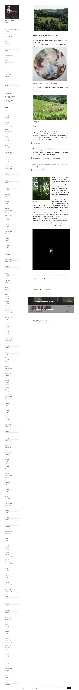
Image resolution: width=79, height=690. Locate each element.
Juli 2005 (6, 624)
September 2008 (8, 536)
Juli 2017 (6, 294)
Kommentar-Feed (8, 76)
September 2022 (8, 185)
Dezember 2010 (8, 473)
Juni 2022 (7, 187)
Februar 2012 (8, 440)
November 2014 (8, 368)
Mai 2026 (7, 115)
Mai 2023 (7, 178)
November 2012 (8, 424)
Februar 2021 (8, 206)
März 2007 (7, 577)
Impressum (47, 322)
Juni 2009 (7, 515)
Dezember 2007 (8, 556)
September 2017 (8, 289)
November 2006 (8, 587)
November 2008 (8, 531)
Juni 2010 (7, 487)
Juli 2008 (6, 540)
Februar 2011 (8, 468)
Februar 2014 (8, 389)
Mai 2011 (7, 461)
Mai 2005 (7, 629)
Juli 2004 (6, 652)
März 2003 (7, 673)
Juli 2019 (6, 240)
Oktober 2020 (8, 212)
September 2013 (8, 401)
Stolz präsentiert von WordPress (40, 320)
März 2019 (7, 250)
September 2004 (8, 647)
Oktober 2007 (8, 561)
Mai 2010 (7, 489)
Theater (6, 50)
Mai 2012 (7, 436)
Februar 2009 (8, 524)
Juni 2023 (7, 175)
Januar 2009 (7, 526)
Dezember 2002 (8, 675)
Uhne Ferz (7, 60)
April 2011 (7, 463)
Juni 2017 (7, 296)
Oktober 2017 (8, 287)
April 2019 (7, 247)
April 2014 (7, 384)
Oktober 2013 (8, 398)
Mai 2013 (7, 410)
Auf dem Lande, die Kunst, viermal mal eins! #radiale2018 (48, 158)
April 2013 (7, 412)
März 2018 (7, 275)
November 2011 (8, 447)
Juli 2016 (6, 322)
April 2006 (7, 603)
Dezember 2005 (8, 612)
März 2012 (7, 438)
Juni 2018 (7, 268)
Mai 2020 (7, 222)
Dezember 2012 (8, 422)
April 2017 (7, 301)
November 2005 (8, 615)
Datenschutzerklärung (10, 34)
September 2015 (8, 345)
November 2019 (8, 231)
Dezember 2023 (8, 166)
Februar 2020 (8, 229)
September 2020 (8, 215)
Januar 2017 (7, 308)
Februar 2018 (8, 278)
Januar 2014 (7, 391)
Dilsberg (56, 132)
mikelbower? (7, 46)
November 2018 (8, 259)
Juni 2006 (7, 598)
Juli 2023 (6, 173)
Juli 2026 (6, 110)
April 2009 (7, 519)
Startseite (7, 31)
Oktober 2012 (8, 426)
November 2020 (8, 210)
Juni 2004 (7, 654)
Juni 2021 (7, 201)
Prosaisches (7, 38)
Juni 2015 (7, 352)
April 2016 (7, 329)
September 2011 (8, 452)
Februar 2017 (8, 305)
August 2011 (7, 454)
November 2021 (8, 194)
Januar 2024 (7, 164)
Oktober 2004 (8, 645)
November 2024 (8, 152)
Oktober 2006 (8, 589)
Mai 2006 (7, 601)
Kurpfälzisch (7, 43)
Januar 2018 (7, 280)
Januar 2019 (7, 254)
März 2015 (7, 359)
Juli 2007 (6, 568)
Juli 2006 (6, 596)
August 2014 (7, 375)
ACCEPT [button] (69, 688)
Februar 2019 (8, 252)
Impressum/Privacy (9, 36)
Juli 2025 (6, 136)
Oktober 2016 (8, 315)
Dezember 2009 (8, 501)
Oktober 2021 (8, 196)
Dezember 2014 (8, 366)
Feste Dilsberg (36, 143)
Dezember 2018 (8, 257)
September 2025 (8, 131)
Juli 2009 (6, 512)
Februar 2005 (8, 635)
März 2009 (7, 522)
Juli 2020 (6, 217)
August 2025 (7, 133)
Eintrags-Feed (8, 74)
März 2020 (7, 226)
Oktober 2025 (8, 129)
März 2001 (7, 682)
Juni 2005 (7, 626)
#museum (7, 53)
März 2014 (7, 387)
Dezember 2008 (8, 529)
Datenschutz (54, 322)
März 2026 (7, 120)
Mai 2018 (7, 271)
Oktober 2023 (8, 171)
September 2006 (8, 591)
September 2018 (8, 264)
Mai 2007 (7, 573)
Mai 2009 (7, 517)
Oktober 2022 (8, 182)
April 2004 (7, 659)
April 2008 (7, 547)
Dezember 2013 (8, 394)
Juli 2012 (6, 433)
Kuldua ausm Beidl (9, 62)
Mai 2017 (7, 298)
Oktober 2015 (8, 343)
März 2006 (7, 605)
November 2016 (8, 312)
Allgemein (47, 289)
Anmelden (7, 72)
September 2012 (8, 429)
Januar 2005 (7, 638)
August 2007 (7, 566)
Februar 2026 (8, 122)
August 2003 (7, 670)
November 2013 (8, 396)
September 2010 (8, 480)
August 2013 (7, 403)
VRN (53, 132)
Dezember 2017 (8, 282)
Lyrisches (7, 41)
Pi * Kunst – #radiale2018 (39, 170)
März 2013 (7, 415)
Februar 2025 (8, 145)
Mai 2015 (7, 354)
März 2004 (7, 661)
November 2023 (8, 168)
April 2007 (7, 575)
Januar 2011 (7, 470)
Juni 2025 (7, 138)
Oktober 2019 (8, 233)
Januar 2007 (7, 582)
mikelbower (9, 20)
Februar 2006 (8, 608)
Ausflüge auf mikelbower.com (11, 29)
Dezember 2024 (8, 150)
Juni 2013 (7, 408)
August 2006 (7, 594)
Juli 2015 (6, 350)
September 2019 (8, 236)
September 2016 (8, 317)
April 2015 (7, 357)
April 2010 (7, 491)
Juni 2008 (7, 543)
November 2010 (8, 475)
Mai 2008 (7, 545)
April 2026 (7, 117)
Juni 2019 (7, 243)
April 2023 (7, 180)
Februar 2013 (8, 417)
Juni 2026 (7, 113)
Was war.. (7, 48)
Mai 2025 (7, 140)
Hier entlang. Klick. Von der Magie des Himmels (45, 83)
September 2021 (8, 199)
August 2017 (7, 292)
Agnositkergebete (8, 55)
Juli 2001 (6, 680)
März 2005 (7, 633)
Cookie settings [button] (62, 688)
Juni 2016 (7, 324)
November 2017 (8, 285)
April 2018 (7, 273)
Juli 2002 (6, 677)
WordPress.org (8, 79)
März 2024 (7, 159)
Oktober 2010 (8, 477)
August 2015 (7, 347)
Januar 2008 (7, 554)
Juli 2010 (6, 484)
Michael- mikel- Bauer (39, 322)
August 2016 (7, 319)
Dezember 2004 (8, 640)
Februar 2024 (8, 161)
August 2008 (7, 538)
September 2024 (8, 154)
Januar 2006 (7, 610)
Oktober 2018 (8, 261)
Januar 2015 (7, 364)
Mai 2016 (7, 326)
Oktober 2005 (8, 617)
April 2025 (7, 143)
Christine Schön (43, 44)
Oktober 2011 (8, 450)
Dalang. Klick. (36, 126)
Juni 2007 (7, 570)
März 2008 (7, 549)
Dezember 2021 (8, 192)
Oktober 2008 (8, 533)
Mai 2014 (7, 382)
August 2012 (7, 431)
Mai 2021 (7, 203)
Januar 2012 (7, 443)
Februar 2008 (8, 552)
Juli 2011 (6, 457)
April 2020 (7, 224)
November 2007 (8, 559)
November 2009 (8, 503)
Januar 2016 (7, 336)
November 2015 (8, 340)
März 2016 (7, 331)
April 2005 (7, 631)
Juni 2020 (7, 219)
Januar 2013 (7, 419)
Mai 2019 (7, 245)
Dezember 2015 (8, 338)
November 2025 (8, 126)
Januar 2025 (7, 147)
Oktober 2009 (8, 505)
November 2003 (8, 668)
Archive (6, 57)
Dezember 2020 (8, 208)
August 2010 (7, 482)
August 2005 (7, 622)
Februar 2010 (8, 496)
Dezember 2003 (8, 666)
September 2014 (8, 373)
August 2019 (7, 238)
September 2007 (8, 563)
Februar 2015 (8, 361)
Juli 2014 (6, 377)
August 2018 (7, 266)
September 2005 (8, 619)
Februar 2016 (8, 333)
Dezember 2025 (8, 124)
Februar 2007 (8, 580)
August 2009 (7, 510)
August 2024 (7, 157)
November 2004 (8, 642)
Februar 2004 (8, 663)
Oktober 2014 (8, 371)
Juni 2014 (7, 380)
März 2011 (7, 466)
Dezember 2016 (8, 310)
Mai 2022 (7, 189)
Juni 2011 (7, 459)
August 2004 (7, 649)
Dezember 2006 (8, 584)
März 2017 (7, 303)
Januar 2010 (7, 498)
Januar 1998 (7, 684)
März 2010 (7, 494)
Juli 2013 (6, 405)
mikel (42, 289)
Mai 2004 (7, 656)
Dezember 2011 (8, 445)
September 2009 (8, 508)
